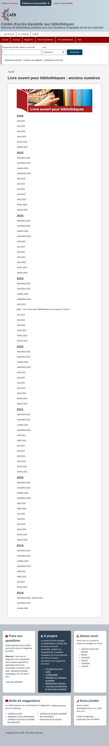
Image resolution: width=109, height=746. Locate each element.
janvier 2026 (22, 147)
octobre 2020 (22, 493)
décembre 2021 (23, 414)
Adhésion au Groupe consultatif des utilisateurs (20, 720)
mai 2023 (21, 320)
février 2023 (22, 335)
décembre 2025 (23, 158)
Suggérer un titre (15, 713)
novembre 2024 (23, 226)
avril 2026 (21, 131)
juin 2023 (21, 314)
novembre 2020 (23, 487)
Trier (44, 47)
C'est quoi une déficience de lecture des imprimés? (56, 687)
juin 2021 (21, 445)
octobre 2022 (22, 362)
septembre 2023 (24, 299)
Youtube (84, 666)
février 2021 (22, 466)
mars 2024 (21, 262)
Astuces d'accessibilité (63, 3)
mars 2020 (21, 529)
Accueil (5, 40)
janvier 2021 (22, 471)
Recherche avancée (13, 60)
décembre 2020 (23, 482)
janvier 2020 (22, 540)
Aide (79, 40)
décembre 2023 (23, 283)
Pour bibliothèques (65, 40)
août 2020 (21, 503)
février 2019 (22, 587)
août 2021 (21, 435)
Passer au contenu (10, 3)
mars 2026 (21, 136)
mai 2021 (21, 451)
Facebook (85, 657)
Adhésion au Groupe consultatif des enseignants (53, 715)
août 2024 (21, 241)
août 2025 (21, 178)
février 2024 (22, 267)
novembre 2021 (23, 419)
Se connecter (23, 34)
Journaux (16, 40)
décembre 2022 (23, 351)
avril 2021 (21, 456)
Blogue (84, 654)
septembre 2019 (24, 566)
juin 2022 (21, 377)
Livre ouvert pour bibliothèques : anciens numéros (54, 78)
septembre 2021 (24, 430)
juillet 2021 (21, 440)
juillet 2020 (21, 508)
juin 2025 (21, 184)
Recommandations (46, 40)
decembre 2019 (23, 550)
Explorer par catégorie (32, 60)
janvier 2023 (22, 340)
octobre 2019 (22, 561)
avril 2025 (21, 194)
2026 (20, 116)
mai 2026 (21, 126)
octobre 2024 (22, 231)
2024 (20, 215)
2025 (20, 152)
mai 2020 (21, 519)
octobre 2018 (22, 608)
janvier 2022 (22, 403)
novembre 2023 (23, 288)
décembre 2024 (23, 220)
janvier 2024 (22, 272)
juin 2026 (21, 121)
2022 (20, 346)
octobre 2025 (22, 168)
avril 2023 (21, 325)
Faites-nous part (58, 705)
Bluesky (84, 660)
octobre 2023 (22, 294)
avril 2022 (21, 388)
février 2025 (22, 204)
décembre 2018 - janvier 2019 (29, 598)
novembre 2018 (23, 603)
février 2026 (22, 141)
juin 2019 (21, 581)
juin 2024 (21, 246)
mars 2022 (21, 393)
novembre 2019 (23, 556)
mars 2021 (21, 461)
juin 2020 (21, 514)
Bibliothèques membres (56, 683)
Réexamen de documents (51, 719)
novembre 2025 (23, 163)
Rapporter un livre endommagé (21, 716)
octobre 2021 (22, 425)
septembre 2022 (24, 367)
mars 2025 (21, 199)
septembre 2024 (24, 236)
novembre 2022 (23, 357)
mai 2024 (21, 252)
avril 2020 (21, 524)
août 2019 (21, 571)
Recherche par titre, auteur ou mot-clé (18, 47)
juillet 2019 (21, 576)
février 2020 (22, 534)
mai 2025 (21, 189)
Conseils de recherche (53, 60)
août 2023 (21, 304)
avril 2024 (21, 257)
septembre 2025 (24, 173)
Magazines (29, 40)
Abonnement (9, 34)
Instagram (85, 663)
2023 (20, 278)
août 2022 (21, 372)
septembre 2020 (24, 498)
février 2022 (22, 398)
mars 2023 (21, 330)
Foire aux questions (14, 682)
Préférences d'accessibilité (34, 3)
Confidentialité (52, 675)
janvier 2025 (22, 210)
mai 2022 (21, 383)
